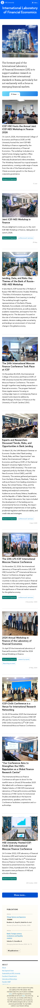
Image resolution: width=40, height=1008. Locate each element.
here (10, 994)
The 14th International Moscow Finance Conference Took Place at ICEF (18, 366)
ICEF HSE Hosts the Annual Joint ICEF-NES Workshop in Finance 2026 (19, 129)
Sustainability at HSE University (11, 973)
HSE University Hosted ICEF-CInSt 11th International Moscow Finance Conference (17, 845)
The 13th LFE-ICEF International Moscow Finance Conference (18, 560)
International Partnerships (9, 979)
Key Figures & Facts (8, 970)
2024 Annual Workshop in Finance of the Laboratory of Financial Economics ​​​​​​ (16, 640)
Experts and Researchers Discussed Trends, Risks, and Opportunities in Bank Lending (17, 443)
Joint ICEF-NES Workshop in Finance (16, 221)
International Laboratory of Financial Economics (20, 9)
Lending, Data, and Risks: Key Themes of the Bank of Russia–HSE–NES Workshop (18, 281)
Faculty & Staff (6, 982)
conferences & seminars (25, 238)
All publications (13, 951)
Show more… (20, 895)
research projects (23, 659)
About (5, 964)
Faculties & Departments (9, 976)
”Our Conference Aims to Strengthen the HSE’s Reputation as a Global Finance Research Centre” (18, 767)
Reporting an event (9, 663)
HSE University (9, 2)
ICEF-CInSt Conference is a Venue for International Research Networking (19, 706)
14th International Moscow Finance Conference (18, 33)
